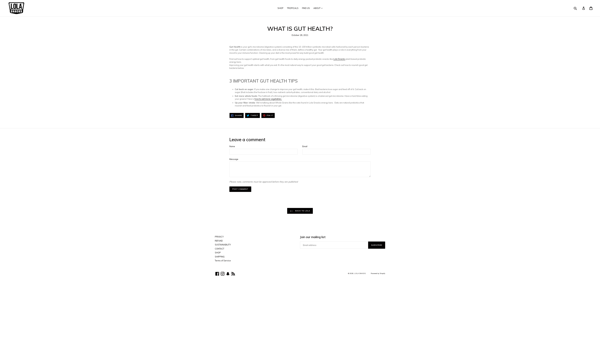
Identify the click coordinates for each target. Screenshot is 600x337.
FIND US (306, 8)
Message (233, 159)
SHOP (280, 8)
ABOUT (317, 8)
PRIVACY (219, 236)
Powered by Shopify (378, 273)
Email (304, 146)
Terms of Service (223, 260)
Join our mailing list (312, 237)
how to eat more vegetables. (268, 99)
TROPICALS (292, 8)
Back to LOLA (302, 211)
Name (232, 146)
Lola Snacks (339, 59)
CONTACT (219, 248)
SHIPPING (220, 256)
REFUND (219, 240)
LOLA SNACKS (360, 273)
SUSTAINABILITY (223, 244)
